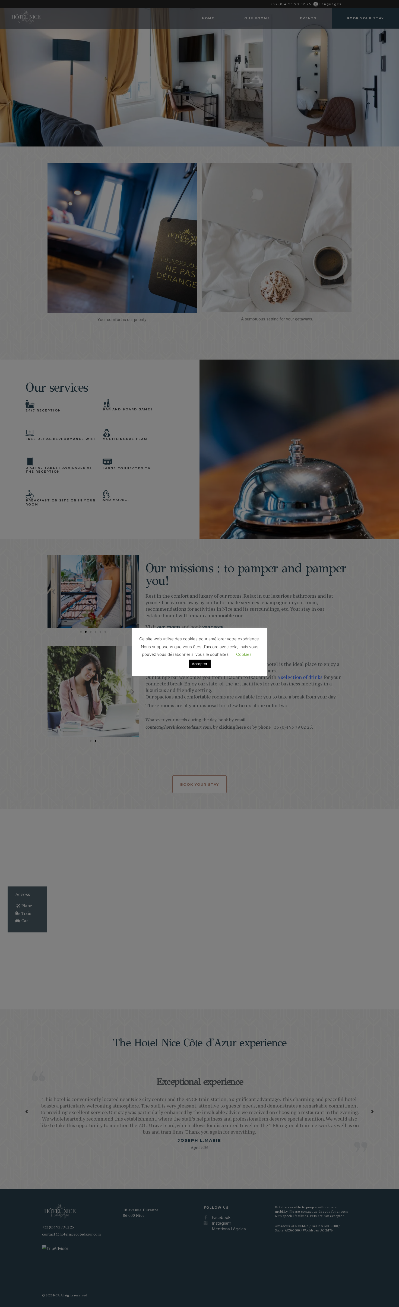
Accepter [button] (199, 664)
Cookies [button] (244, 654)
